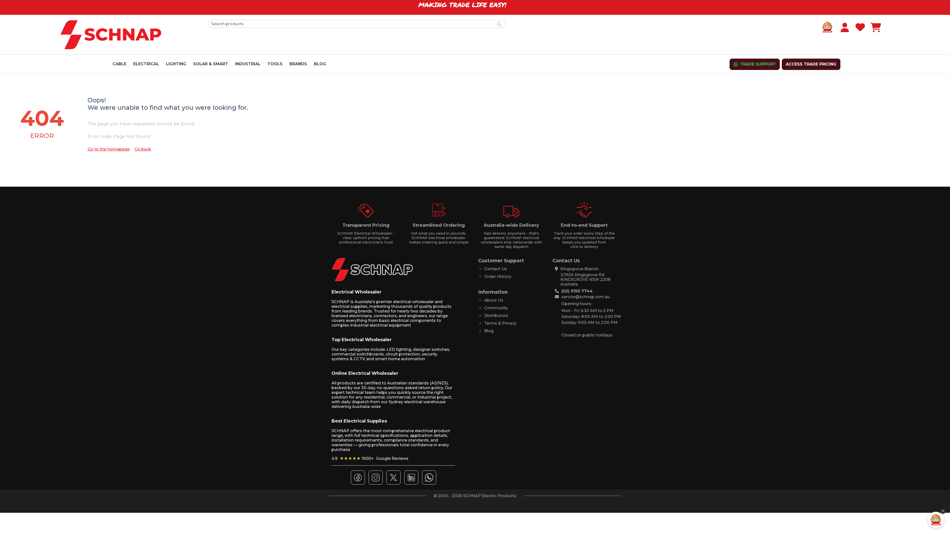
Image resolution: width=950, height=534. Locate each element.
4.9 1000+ (370, 458)
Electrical (146, 64)
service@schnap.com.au (585, 296)
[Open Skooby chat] (936, 520)
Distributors (496, 315)
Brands (298, 64)
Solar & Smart (210, 64)
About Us (493, 300)
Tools (275, 64)
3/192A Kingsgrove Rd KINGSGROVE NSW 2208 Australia (585, 279)
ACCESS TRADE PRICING (811, 64)
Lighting (176, 64)
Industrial (248, 64)
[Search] (499, 24)
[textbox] (356, 24)
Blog (320, 64)
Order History (497, 276)
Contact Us (495, 269)
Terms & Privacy (500, 323)
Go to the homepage (109, 149)
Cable (119, 64)
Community (496, 308)
